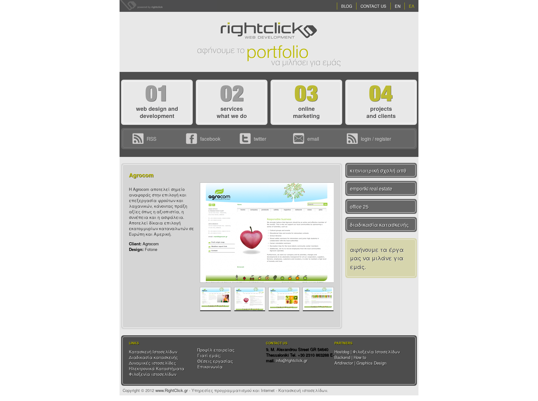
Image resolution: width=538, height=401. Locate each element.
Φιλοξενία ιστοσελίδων (152, 374)
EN (397, 6)
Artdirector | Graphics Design (360, 363)
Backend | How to (350, 357)
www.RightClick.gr (171, 390)
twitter (260, 138)
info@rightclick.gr (291, 360)
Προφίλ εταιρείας (215, 350)
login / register (376, 138)
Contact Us (373, 6)
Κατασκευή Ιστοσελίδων (153, 352)
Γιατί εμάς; (209, 355)
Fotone (151, 249)
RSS (151, 138)
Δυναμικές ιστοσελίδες (152, 363)
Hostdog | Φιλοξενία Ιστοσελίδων (367, 352)
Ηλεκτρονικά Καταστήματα (156, 368)
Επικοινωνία (210, 367)
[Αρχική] (269, 21)
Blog (346, 6)
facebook (210, 138)
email (313, 138)
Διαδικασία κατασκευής (153, 357)
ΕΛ (411, 6)
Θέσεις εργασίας (215, 361)
